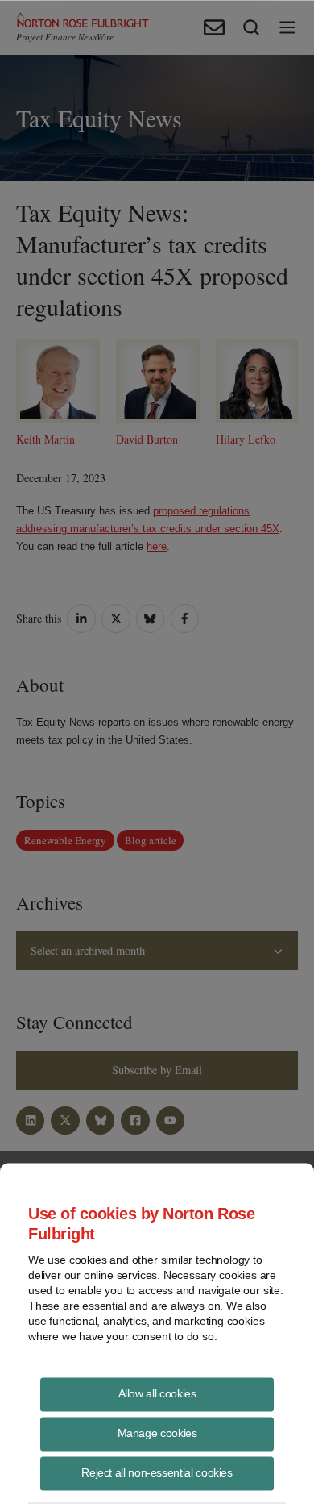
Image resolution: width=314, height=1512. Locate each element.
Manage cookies (157, 1432)
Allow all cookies (157, 1392)
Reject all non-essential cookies (156, 1471)
